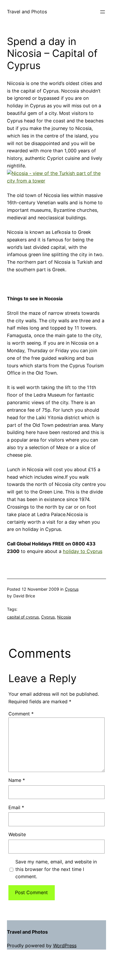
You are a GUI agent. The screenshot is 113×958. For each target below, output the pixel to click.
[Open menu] (102, 11)
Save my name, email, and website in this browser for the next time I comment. (56, 869)
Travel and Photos (27, 12)
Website (17, 834)
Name (16, 780)
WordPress (64, 945)
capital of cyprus (23, 616)
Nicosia (64, 616)
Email (16, 807)
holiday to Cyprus (82, 551)
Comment (21, 714)
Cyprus (72, 589)
